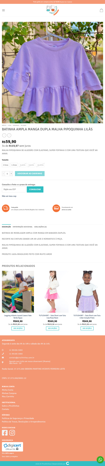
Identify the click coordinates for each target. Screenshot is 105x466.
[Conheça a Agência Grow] (68, 464)
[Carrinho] (101, 10)
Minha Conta (7, 390)
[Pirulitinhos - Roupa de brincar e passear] (52, 10)
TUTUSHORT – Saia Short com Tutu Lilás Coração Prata (87, 316)
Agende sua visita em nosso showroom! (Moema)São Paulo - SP (29, 362)
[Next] (103, 303)
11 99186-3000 (16, 350)
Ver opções (17, 328)
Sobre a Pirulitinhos (10, 406)
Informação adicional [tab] (23, 227)
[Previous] (2, 303)
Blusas (23, 125)
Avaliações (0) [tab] (40, 227)
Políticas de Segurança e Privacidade (18, 418)
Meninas (16, 125)
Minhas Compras (9, 393)
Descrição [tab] (6, 227)
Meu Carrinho (8, 396)
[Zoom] (5, 120)
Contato (5, 409)
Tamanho (5, 160)
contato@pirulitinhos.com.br (21, 357)
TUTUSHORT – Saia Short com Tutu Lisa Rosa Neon (52, 316)
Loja (9, 125)
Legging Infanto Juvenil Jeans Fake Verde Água (18, 316)
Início (4, 125)
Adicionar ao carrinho (29, 173)
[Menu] (3, 10)
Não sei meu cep (9, 196)
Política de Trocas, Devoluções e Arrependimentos (23, 421)
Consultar (35, 189)
